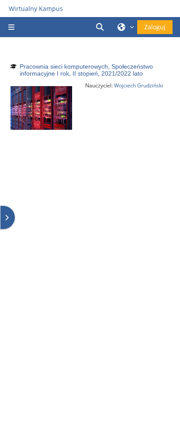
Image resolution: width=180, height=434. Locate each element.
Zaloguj (155, 27)
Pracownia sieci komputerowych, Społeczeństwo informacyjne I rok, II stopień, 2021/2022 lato (86, 70)
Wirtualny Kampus (36, 8)
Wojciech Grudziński (138, 85)
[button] (101, 27)
